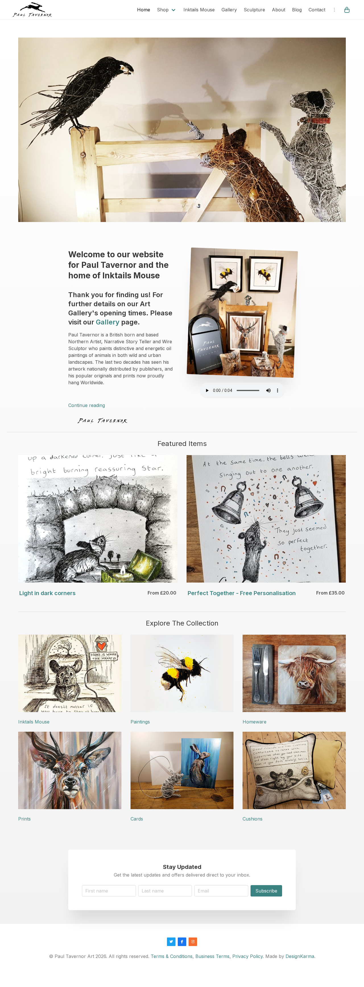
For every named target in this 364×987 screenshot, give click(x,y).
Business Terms (212, 956)
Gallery (229, 10)
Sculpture (254, 10)
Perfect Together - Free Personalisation (242, 593)
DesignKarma (300, 956)
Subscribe (266, 891)
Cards (137, 819)
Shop (163, 10)
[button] (347, 9)
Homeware (254, 722)
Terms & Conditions (172, 956)
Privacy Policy (247, 956)
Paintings (140, 722)
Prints (24, 819)
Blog (297, 10)
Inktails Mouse (199, 10)
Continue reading (86, 405)
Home (143, 10)
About (278, 10)
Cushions (252, 819)
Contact (317, 10)
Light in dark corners (47, 593)
